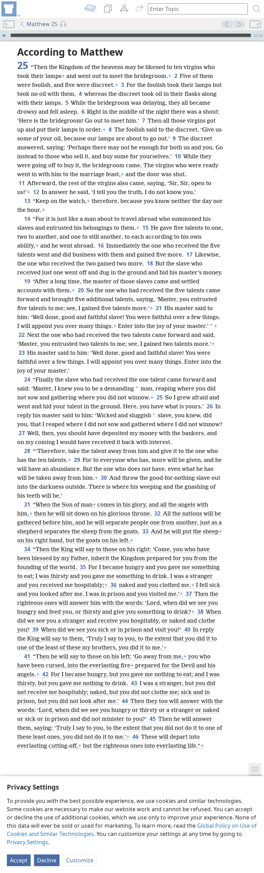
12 (36, 192)
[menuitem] (10, 8)
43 (134, 683)
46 (136, 736)
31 (27, 504)
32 (158, 513)
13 (27, 201)
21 (159, 308)
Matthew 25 (41, 24)
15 (146, 227)
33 (146, 531)
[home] (10, 8)
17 (190, 254)
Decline (46, 860)
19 (27, 281)
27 (22, 433)
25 (160, 397)
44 (125, 701)
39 (36, 629)
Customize (80, 860)
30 (104, 477)
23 (22, 352)
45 (153, 719)
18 (150, 263)
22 (22, 335)
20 (81, 290)
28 (27, 451)
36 (114, 585)
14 (27, 219)
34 (27, 549)
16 (101, 245)
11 (22, 183)
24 (27, 379)
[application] (132, 35)
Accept (19, 860)
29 (77, 460)
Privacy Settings (27, 842)
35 (83, 567)
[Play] (4, 35)
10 (178, 156)
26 (210, 406)
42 (46, 674)
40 (187, 629)
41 (27, 656)
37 (189, 594)
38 (201, 611)
